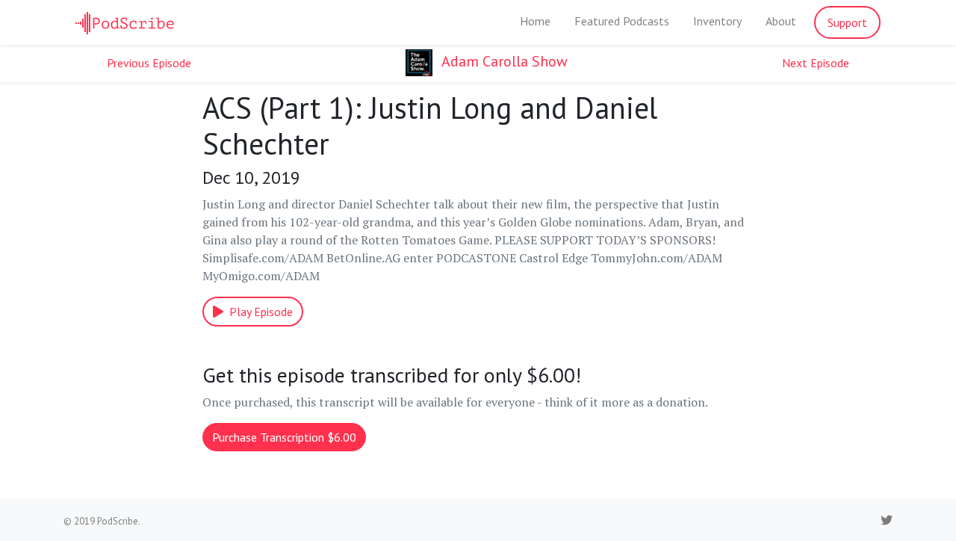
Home (535, 20)
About (781, 20)
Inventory (717, 20)
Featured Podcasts (621, 20)
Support (847, 22)
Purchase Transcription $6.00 (284, 437)
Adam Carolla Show (503, 61)
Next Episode (815, 62)
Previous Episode (149, 62)
